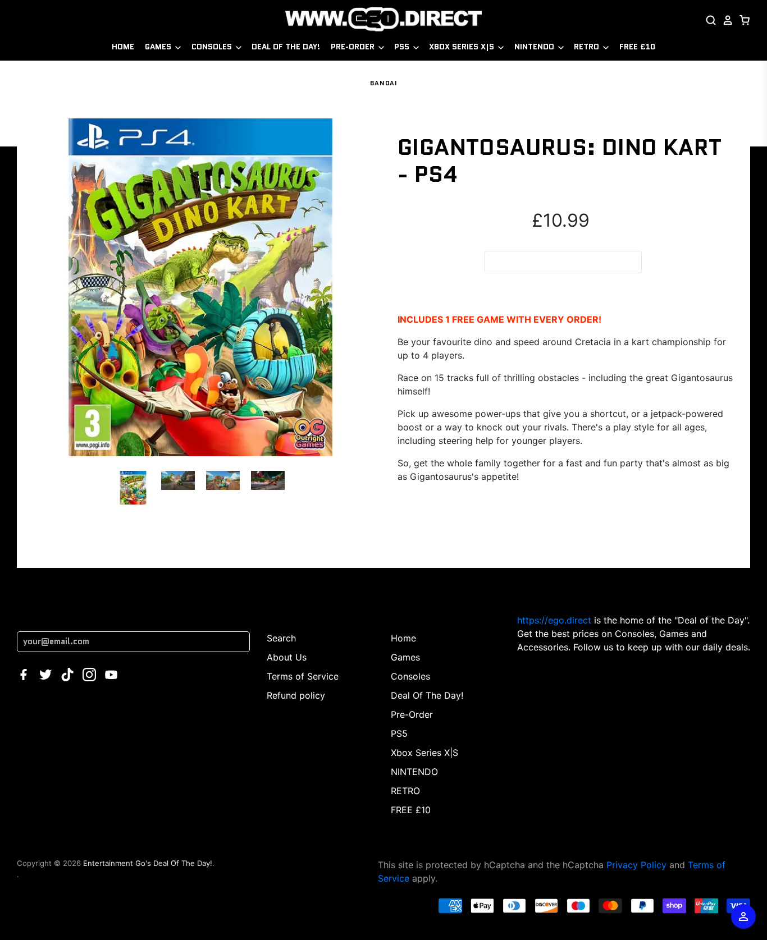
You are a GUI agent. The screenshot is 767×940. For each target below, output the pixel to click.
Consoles (212, 46)
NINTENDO (535, 46)
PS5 (403, 46)
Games (159, 46)
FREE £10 (637, 46)
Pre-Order (354, 46)
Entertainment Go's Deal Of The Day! (147, 863)
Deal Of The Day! (286, 46)
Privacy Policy (636, 864)
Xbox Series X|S (462, 46)
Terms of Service (303, 676)
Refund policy (296, 695)
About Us (287, 657)
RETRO (587, 46)
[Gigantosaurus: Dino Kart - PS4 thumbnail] (133, 488)
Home (123, 46)
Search (281, 638)
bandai (383, 83)
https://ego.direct (554, 620)
